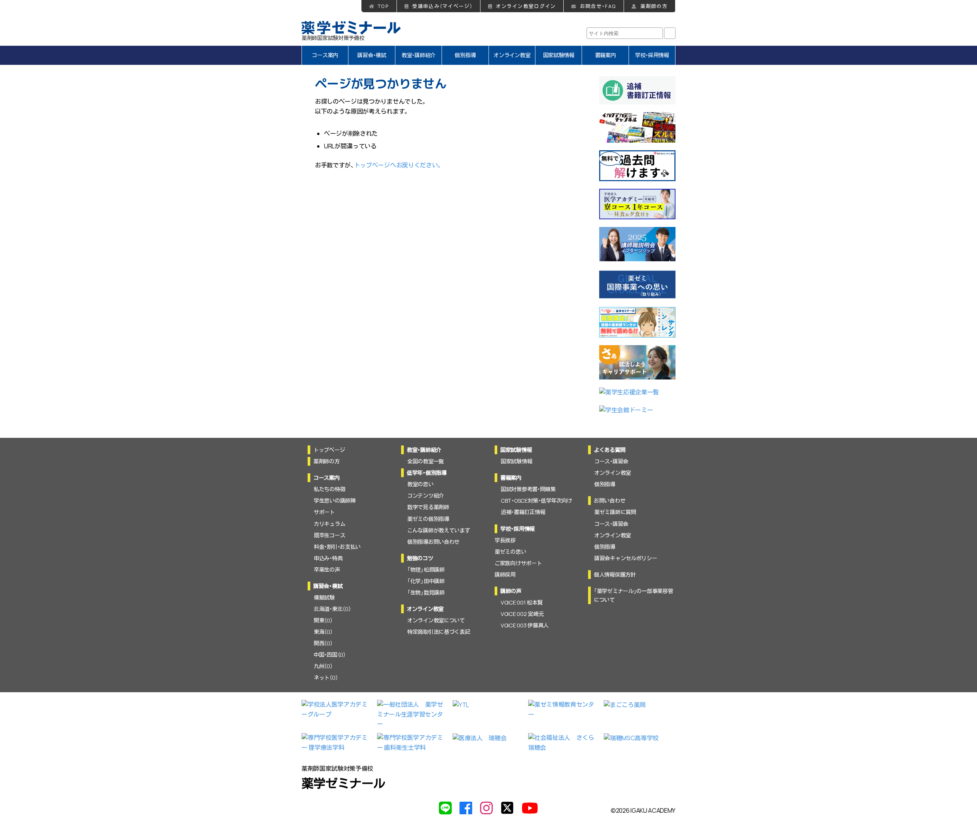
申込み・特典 (328, 558)
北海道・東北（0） (332, 609)
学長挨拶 (505, 540)
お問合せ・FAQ (598, 6)
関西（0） (323, 643)
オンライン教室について (436, 620)
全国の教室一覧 (425, 461)
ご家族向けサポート (518, 563)
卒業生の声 (327, 569)
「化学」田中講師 (426, 581)
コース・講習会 (611, 461)
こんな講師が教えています (438, 530)
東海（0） (323, 631)
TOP (383, 6)
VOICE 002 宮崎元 (522, 613)
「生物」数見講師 (426, 592)
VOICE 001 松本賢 (521, 602)
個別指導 (465, 55)
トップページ (329, 449)
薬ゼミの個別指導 (428, 519)
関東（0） (323, 620)
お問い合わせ (609, 500)
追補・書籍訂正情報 (523, 512)
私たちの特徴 (329, 489)
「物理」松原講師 (426, 569)
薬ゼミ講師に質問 (615, 512)
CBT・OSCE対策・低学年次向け (536, 500)
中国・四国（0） (330, 654)
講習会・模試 (371, 55)
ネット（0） (326, 677)
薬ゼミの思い (510, 551)
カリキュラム (329, 523)
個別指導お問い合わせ (433, 541)
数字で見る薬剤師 (428, 507)
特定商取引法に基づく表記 (438, 631)
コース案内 (325, 55)
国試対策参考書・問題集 (528, 489)
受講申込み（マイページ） (442, 6)
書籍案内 (605, 55)
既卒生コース (329, 535)
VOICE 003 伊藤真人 (524, 625)
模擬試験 (324, 597)
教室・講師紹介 (418, 55)
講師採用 (505, 574)
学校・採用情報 (652, 55)
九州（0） (323, 666)
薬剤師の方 (653, 6)
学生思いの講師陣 (335, 500)
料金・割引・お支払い (337, 546)
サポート (324, 512)
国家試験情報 (558, 55)
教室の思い (420, 484)
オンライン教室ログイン (526, 6)
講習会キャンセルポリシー (625, 558)
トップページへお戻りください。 (398, 165)
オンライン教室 (511, 55)
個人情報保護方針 (615, 574)
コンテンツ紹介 (425, 495)
